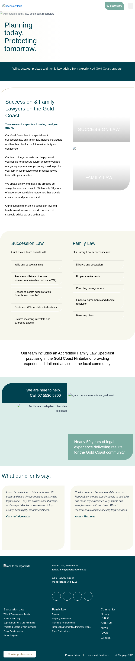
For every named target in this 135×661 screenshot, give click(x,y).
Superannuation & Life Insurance (19, 623)
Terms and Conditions (98, 655)
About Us (106, 622)
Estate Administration (14, 631)
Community (108, 609)
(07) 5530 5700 (69, 565)
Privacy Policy (72, 655)
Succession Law (14, 609)
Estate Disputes (11, 635)
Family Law (59, 609)
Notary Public (105, 616)
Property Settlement (61, 618)
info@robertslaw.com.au (73, 569)
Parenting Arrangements (63, 623)
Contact (105, 637)
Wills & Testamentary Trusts (17, 614)
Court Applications (60, 631)
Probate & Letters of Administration (20, 627)
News (104, 627)
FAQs (104, 632)
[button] (130, 6)
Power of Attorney (12, 618)
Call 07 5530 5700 (45, 395)
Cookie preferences (20, 654)
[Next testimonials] (132, 517)
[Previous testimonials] (3, 517)
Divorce (55, 614)
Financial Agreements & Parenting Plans (71, 627)
